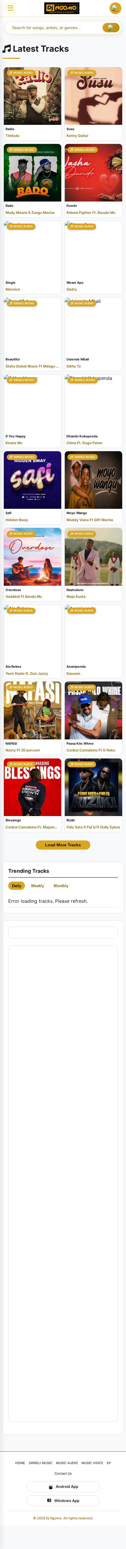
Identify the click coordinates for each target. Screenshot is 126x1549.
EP (109, 1463)
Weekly (37, 886)
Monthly (61, 886)
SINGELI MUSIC (40, 1463)
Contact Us (63, 1473)
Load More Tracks (63, 845)
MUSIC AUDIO (67, 1463)
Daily (16, 886)
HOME (20, 1463)
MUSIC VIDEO (92, 1463)
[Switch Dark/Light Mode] (115, 8)
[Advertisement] (63, 1183)
